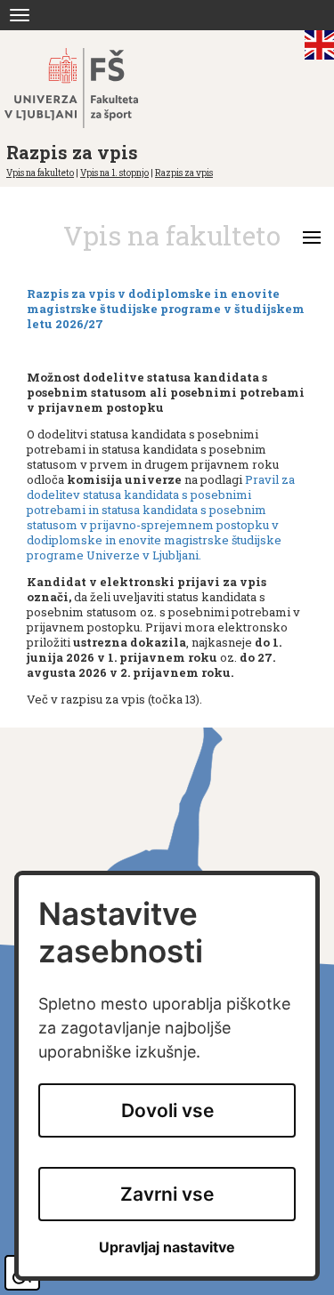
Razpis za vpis (184, 173)
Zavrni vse (167, 1194)
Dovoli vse (167, 1110)
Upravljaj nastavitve (167, 1247)
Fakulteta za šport (91, 88)
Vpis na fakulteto (40, 173)
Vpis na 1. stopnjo (114, 173)
